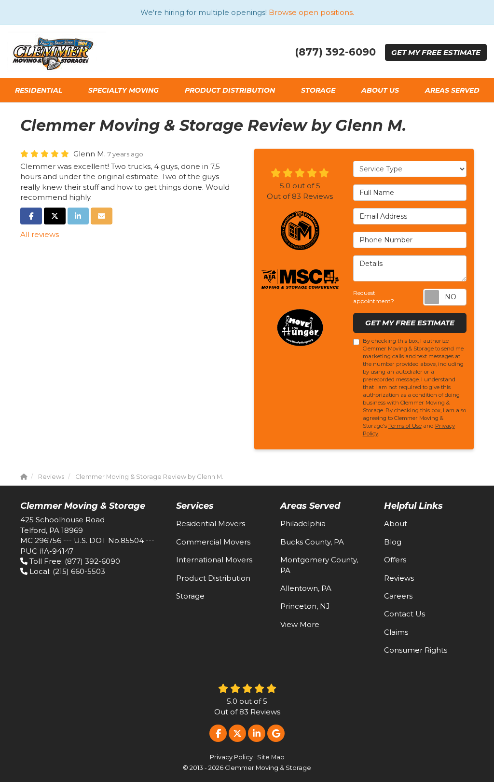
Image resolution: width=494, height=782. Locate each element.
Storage (190, 595)
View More (299, 624)
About (395, 523)
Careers (398, 595)
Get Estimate (435, 52)
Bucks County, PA (312, 541)
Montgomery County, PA (319, 564)
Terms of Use (405, 425)
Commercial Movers (213, 541)
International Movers (214, 559)
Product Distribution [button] (230, 90)
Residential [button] (38, 90)
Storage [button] (318, 90)
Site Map (271, 757)
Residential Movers (210, 523)
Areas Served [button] (452, 90)
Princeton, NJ (305, 606)
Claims (396, 632)
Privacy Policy (231, 757)
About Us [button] (380, 90)
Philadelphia (303, 523)
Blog (392, 541)
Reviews (399, 578)
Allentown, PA (305, 588)
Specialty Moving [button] (123, 90)
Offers (395, 559)
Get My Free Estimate (409, 322)
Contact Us (404, 613)
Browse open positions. (311, 12)
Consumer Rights (415, 650)
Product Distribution (213, 578)
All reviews (39, 234)
